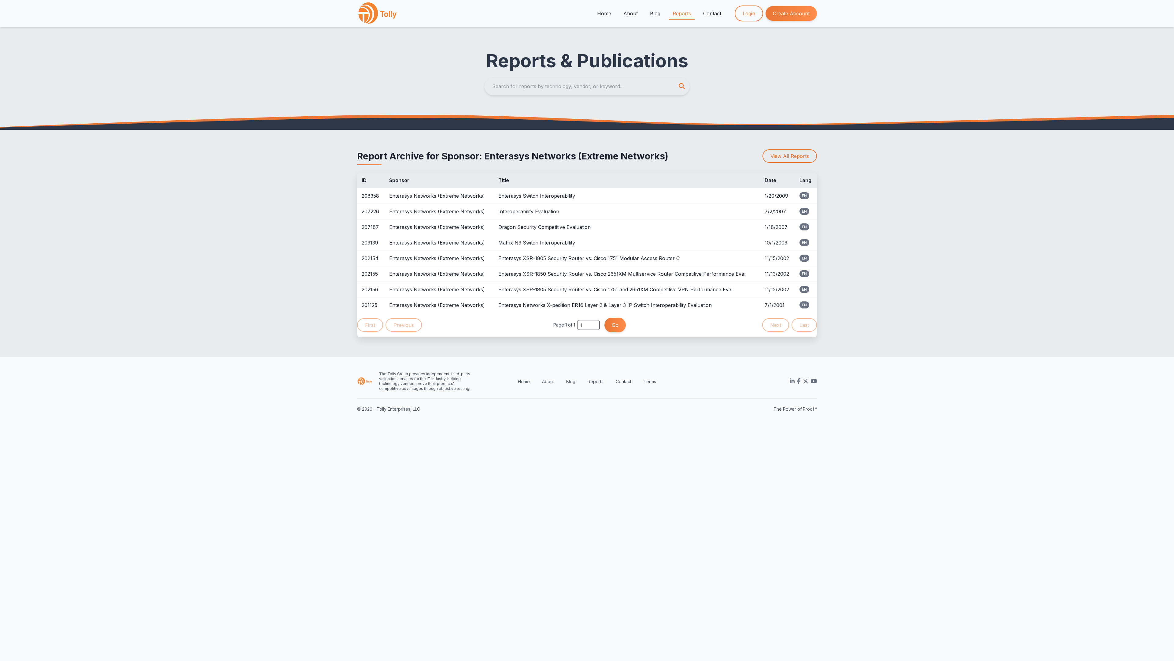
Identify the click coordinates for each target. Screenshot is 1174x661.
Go (615, 325)
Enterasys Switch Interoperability (536, 196)
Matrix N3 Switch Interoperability (536, 243)
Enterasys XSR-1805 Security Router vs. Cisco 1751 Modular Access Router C (589, 258)
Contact (712, 13)
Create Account (791, 13)
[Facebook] (798, 381)
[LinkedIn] (792, 381)
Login (749, 13)
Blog (655, 13)
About (630, 13)
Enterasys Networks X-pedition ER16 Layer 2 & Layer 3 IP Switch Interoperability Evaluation (605, 305)
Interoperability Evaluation (528, 211)
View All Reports (789, 156)
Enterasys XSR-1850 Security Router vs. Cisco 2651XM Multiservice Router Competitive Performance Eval (621, 274)
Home (604, 13)
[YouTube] (814, 381)
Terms (650, 381)
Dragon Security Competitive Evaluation (544, 227)
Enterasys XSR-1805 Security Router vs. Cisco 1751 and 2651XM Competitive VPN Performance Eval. (616, 289)
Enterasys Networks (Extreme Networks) (437, 196)
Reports (682, 13)
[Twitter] (805, 381)
